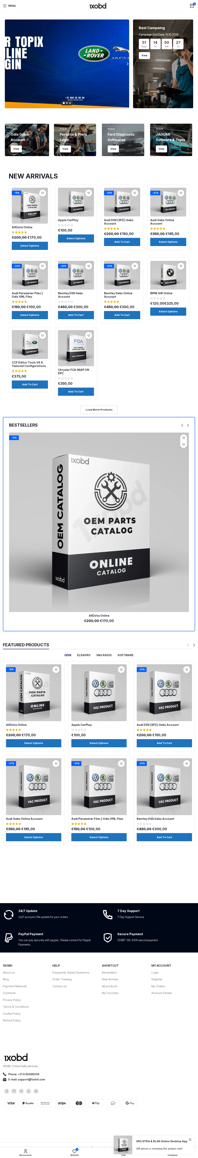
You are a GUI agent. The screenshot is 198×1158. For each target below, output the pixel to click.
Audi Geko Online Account (162, 221)
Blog (6, 979)
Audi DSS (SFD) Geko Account (158, 725)
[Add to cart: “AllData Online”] (183, 444)
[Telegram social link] (36, 1091)
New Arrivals (110, 979)
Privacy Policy (12, 1000)
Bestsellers (109, 972)
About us (9, 972)
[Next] (125, 64)
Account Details (161, 993)
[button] (122, 242)
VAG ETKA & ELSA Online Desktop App (161, 1141)
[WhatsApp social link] (29, 1091)
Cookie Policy (11, 1013)
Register (156, 979)
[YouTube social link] (21, 1091)
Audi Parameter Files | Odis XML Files (27, 295)
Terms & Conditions (16, 1006)
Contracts (9, 993)
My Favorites (110, 993)
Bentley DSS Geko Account (155, 819)
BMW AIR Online (161, 293)
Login (155, 972)
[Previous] (9, 64)
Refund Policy (12, 1020)
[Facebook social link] (6, 1091)
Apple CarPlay (68, 220)
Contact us (59, 986)
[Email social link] (14, 1091)
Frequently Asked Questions (71, 972)
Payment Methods (15, 986)
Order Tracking (62, 979)
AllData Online (22, 227)
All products (110, 986)
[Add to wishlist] (42, 193)
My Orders (158, 986)
